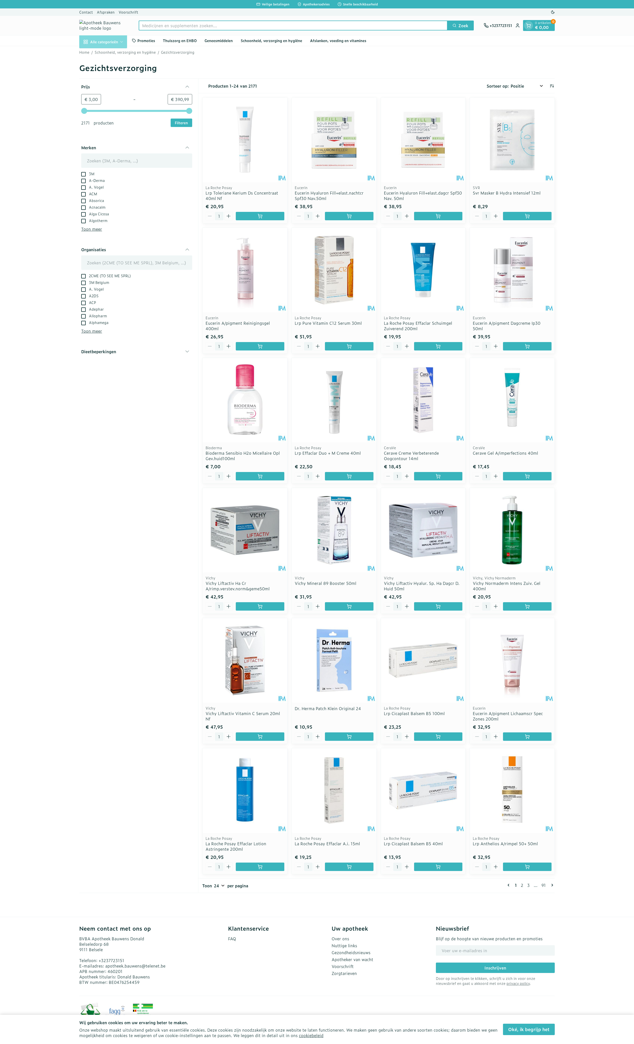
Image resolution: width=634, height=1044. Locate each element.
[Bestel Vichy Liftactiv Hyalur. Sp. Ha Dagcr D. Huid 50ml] (438, 606)
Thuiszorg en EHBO (180, 40)
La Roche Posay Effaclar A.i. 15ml (327, 843)
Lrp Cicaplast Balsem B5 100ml (414, 713)
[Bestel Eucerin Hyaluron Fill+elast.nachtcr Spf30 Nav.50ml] (349, 216)
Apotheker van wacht (352, 959)
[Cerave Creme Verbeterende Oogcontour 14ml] (423, 400)
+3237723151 (111, 960)
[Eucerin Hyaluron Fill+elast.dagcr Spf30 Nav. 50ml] (423, 140)
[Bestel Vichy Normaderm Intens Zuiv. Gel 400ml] (527, 606)
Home (84, 52)
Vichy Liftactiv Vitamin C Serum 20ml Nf (243, 716)
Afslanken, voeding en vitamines (338, 40)
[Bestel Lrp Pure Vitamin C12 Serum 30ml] (349, 346)
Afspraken (106, 12)
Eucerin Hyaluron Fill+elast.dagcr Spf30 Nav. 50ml (423, 195)
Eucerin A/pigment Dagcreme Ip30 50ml (506, 325)
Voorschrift (128, 12)
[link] (509, 885)
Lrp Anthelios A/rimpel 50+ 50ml (505, 843)
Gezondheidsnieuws (351, 952)
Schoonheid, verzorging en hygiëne (271, 40)
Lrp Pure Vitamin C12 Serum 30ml (328, 323)
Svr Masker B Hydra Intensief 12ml (507, 193)
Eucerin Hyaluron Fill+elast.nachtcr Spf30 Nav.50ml (329, 195)
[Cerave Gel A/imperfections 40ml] (512, 400)
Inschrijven (495, 968)
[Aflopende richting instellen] (552, 86)
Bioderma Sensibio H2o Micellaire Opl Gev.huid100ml (243, 455)
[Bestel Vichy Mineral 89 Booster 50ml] (349, 606)
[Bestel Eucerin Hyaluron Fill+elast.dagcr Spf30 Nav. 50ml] (438, 216)
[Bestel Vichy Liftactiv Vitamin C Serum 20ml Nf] (260, 736)
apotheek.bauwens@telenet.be (135, 966)
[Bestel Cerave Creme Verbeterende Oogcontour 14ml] (438, 476)
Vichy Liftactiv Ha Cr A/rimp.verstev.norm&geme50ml (238, 586)
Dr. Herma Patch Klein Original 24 (328, 708)
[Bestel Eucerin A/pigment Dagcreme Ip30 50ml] (527, 346)
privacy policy (518, 983)
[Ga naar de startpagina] (104, 25)
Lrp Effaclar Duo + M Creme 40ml (328, 453)
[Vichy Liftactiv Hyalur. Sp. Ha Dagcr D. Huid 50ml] (423, 530)
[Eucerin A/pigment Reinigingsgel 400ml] (245, 270)
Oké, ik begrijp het (529, 1029)
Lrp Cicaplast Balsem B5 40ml (413, 843)
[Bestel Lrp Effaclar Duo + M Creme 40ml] (349, 476)
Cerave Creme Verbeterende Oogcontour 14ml (411, 455)
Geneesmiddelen (219, 40)
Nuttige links (344, 945)
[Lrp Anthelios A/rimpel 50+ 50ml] (512, 790)
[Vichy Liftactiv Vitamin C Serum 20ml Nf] (245, 660)
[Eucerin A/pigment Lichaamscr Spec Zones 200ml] (512, 660)
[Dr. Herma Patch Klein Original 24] (334, 660)
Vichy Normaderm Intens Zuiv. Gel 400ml (506, 586)
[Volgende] (551, 885)
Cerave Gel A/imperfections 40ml (505, 453)
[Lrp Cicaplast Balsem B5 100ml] (423, 660)
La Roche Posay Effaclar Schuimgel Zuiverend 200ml (418, 325)
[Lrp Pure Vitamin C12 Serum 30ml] (334, 270)
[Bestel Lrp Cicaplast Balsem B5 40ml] (438, 867)
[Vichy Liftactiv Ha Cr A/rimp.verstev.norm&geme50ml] (245, 530)
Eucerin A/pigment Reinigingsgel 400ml (238, 325)
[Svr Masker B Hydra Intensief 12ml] (512, 140)
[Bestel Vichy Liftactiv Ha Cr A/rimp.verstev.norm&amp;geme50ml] (260, 606)
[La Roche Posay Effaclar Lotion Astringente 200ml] (245, 790)
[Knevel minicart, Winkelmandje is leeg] (528, 25)
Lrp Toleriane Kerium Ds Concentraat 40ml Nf (242, 195)
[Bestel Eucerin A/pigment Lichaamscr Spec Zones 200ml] (527, 736)
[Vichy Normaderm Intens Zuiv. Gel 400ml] (512, 530)
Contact (86, 12)
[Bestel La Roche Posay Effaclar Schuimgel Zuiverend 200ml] (438, 346)
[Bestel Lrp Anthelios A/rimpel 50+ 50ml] (527, 867)
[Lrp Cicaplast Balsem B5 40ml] (423, 790)
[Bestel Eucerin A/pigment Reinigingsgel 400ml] (260, 346)
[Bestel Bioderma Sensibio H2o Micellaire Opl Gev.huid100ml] (260, 476)
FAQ (232, 938)
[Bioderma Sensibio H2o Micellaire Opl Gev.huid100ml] (245, 400)
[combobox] (293, 25)
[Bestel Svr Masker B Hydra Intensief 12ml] (527, 216)
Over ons (340, 938)
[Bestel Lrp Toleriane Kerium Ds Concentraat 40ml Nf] (260, 216)
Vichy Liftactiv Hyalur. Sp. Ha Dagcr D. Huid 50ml (421, 586)
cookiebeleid (311, 1035)
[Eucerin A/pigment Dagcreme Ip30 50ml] (512, 270)
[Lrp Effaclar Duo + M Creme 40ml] (334, 400)
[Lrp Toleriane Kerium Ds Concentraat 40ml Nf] (245, 140)
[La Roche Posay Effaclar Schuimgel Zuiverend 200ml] (423, 270)
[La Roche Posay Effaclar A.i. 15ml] (334, 790)
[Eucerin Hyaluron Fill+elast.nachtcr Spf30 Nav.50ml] (334, 140)
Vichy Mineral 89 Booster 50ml (325, 583)
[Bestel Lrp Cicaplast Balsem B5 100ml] (438, 736)
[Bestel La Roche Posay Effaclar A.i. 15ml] (349, 867)
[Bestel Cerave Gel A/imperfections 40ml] (527, 476)
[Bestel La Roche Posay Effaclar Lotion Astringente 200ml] (260, 867)
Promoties (146, 40)
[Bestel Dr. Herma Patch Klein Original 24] (349, 736)
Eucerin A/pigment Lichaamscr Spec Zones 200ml (508, 716)
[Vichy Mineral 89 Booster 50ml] (334, 530)
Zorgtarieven (344, 973)
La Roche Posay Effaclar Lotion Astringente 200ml (236, 846)
